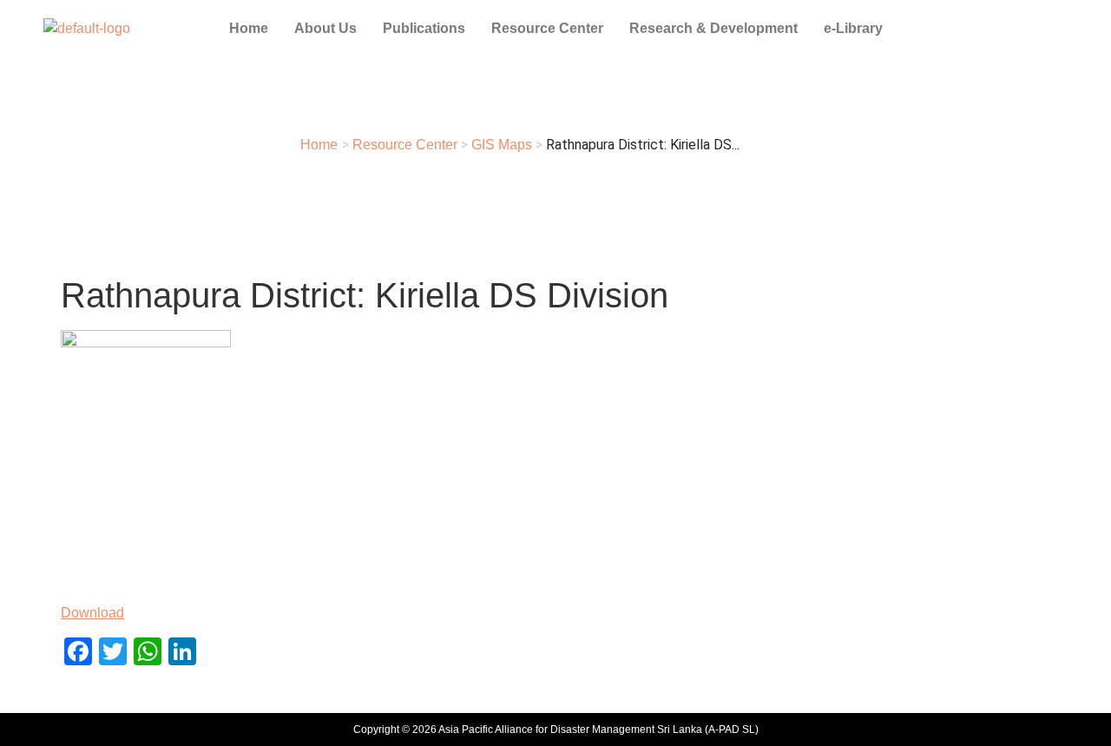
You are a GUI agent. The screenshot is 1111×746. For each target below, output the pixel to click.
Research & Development (713, 28)
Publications (424, 28)
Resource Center (547, 28)
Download (92, 612)
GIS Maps (501, 144)
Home (248, 28)
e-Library (853, 28)
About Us (325, 28)
